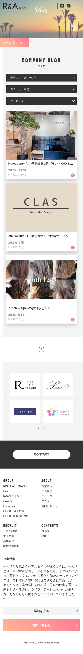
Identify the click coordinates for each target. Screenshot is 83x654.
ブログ (46, 501)
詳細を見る (41, 611)
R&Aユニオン (11, 496)
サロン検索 (10, 531)
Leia (5, 491)
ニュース (47, 496)
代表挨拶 (47, 491)
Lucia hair (9, 506)
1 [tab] (39, 428)
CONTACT (41, 454)
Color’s (7, 501)
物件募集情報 (11, 546)
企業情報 (47, 486)
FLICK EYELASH (13, 511)
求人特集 (8, 536)
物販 (44, 536)
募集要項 (8, 541)
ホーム (7, 42)
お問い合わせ (50, 506)
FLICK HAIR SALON (15, 516)
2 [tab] (44, 428)
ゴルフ (46, 531)
